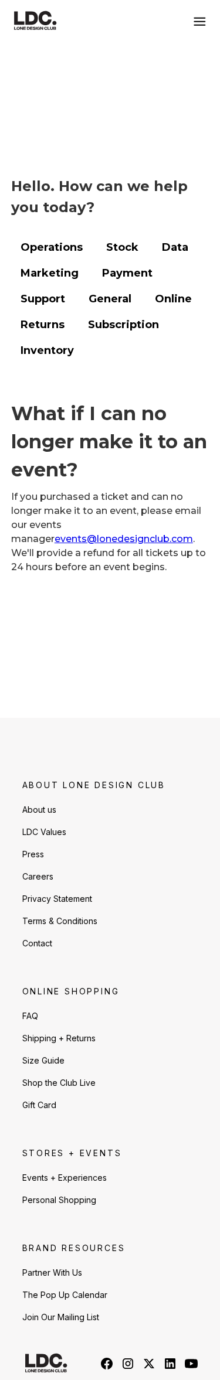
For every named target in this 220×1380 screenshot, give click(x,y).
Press (33, 854)
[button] (197, 21)
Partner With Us (52, 1272)
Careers (37, 876)
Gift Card (39, 1105)
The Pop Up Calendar (64, 1295)
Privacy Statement (57, 899)
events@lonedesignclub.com (124, 538)
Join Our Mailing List (60, 1317)
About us (39, 810)
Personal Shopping (59, 1200)
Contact (37, 943)
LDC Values (44, 832)
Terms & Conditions (59, 921)
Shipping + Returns (59, 1038)
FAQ (30, 1016)
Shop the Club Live (59, 1083)
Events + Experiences (64, 1178)
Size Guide (43, 1060)
